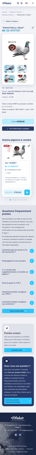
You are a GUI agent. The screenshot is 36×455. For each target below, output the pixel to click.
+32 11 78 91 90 (12, 430)
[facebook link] (16, 435)
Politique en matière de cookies (19, 452)
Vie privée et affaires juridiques (18, 446)
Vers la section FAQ (17, 311)
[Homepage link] (8, 3)
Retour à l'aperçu (12, 21)
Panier (21, 3)
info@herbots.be (27, 430)
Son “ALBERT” (16, 170)
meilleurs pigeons (8, 15)
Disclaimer (30, 449)
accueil (4, 12)
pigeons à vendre (16, 12)
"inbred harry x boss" (24, 15)
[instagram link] (20, 435)
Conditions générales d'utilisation (14, 449)
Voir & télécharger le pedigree (19, 128)
